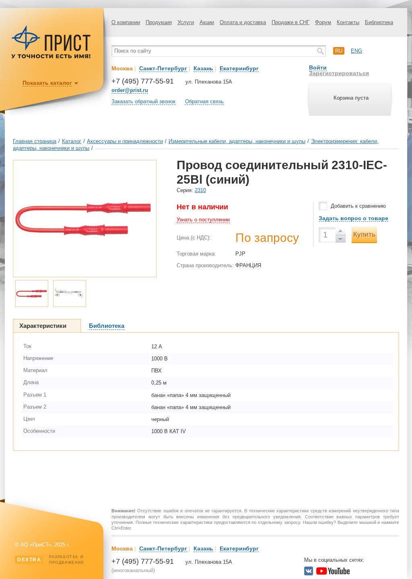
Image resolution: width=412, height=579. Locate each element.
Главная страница (34, 141)
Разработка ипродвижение (50, 560)
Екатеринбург (239, 68)
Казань (203, 68)
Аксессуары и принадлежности (125, 141)
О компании (125, 22)
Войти (318, 67)
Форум (323, 22)
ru (338, 51)
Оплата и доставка (243, 22)
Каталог (71, 141)
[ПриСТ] (51, 57)
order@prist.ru (129, 90)
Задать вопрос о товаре (353, 218)
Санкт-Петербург (163, 68)
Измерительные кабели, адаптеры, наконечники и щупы (237, 141)
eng (356, 51)
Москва (122, 68)
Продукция (159, 22)
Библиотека (379, 22)
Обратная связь (204, 101)
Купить (364, 234)
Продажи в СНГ (290, 22)
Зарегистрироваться (339, 73)
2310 (200, 190)
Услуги (185, 22)
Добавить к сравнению (358, 206)
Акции (207, 22)
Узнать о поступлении (203, 220)
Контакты (348, 22)
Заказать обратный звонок (143, 101)
